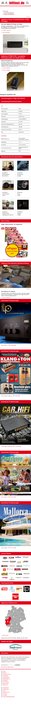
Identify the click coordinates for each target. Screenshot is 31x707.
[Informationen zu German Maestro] (4, 566)
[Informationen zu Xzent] (19, 578)
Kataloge (5, 680)
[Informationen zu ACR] (4, 558)
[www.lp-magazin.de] (26, 591)
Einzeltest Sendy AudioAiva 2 (5, 194)
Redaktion (5, 676)
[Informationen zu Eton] (25, 562)
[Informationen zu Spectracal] (26, 574)
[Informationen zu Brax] (25, 557)
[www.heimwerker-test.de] (19, 591)
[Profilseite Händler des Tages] (15, 647)
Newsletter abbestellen (7, 667)
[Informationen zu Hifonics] (26, 566)
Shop (4, 671)
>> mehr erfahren (5, 259)
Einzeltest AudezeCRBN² (19, 213)
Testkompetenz (7, 674)
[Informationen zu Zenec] (26, 578)
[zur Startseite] (16, 3)
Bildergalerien (6, 679)
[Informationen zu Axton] (18, 557)
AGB (4, 690)
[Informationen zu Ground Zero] (12, 566)
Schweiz (6, 635)
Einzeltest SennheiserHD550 (20, 174)
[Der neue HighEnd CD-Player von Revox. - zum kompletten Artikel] (15, 43)
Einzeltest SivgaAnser (19, 194)
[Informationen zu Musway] (25, 569)
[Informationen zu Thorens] (5, 578)
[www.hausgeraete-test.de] (12, 591)
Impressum (6, 687)
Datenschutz (6, 692)
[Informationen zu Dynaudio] (5, 561)
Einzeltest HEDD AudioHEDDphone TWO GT (8, 213)
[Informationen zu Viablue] (11, 578)
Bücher (5, 672)
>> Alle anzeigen (5, 32)
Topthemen (6, 683)
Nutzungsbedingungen (9, 696)
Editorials (5, 685)
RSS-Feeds (6, 682)
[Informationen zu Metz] (17, 569)
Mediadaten (6, 689)
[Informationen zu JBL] (4, 570)
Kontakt (5, 695)
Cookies (5, 693)
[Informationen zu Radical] (19, 574)
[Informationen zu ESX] (19, 562)
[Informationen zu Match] (10, 569)
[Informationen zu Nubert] (4, 574)
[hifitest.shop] (15, 599)
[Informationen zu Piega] (12, 574)
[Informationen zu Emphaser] (13, 562)
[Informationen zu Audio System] (11, 558)
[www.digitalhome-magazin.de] (4, 591)
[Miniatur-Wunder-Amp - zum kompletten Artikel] (15, 81)
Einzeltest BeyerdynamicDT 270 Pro (6, 174)
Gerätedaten (6, 677)
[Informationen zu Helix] (19, 566)
